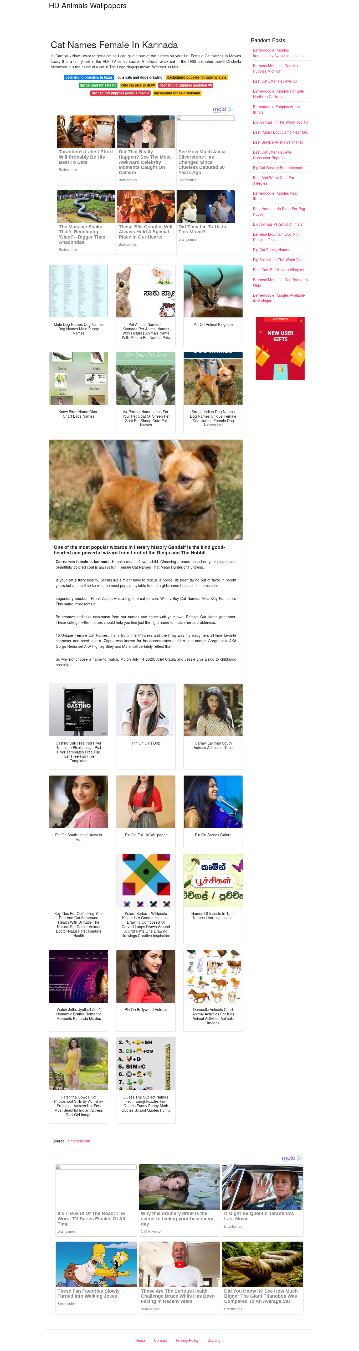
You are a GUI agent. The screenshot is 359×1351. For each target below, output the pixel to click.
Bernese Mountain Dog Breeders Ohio (280, 282)
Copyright (216, 1340)
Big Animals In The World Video (279, 259)
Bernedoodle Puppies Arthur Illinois (276, 109)
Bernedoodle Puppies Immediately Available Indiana (278, 52)
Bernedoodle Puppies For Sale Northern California (278, 93)
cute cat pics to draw (138, 85)
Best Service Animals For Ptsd (278, 142)
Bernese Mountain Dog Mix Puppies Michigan (275, 68)
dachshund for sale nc (98, 85)
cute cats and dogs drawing (139, 77)
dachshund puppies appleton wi (186, 85)
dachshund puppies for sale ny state (196, 77)
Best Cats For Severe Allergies (278, 269)
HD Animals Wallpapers (88, 5)
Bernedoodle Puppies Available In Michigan (279, 297)
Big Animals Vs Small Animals (277, 224)
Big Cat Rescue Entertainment (278, 167)
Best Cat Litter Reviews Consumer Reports (272, 154)
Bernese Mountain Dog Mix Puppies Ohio (275, 236)
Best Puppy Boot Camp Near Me (280, 132)
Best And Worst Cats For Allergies (273, 180)
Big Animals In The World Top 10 (280, 122)
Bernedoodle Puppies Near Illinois (275, 195)
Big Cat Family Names (271, 249)
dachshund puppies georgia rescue (120, 92)
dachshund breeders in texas (88, 77)
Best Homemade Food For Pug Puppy (279, 211)
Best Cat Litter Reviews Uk (275, 81)
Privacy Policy (187, 1340)
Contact (160, 1340)
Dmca (140, 1340)
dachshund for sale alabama (177, 92)
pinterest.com (79, 1140)
